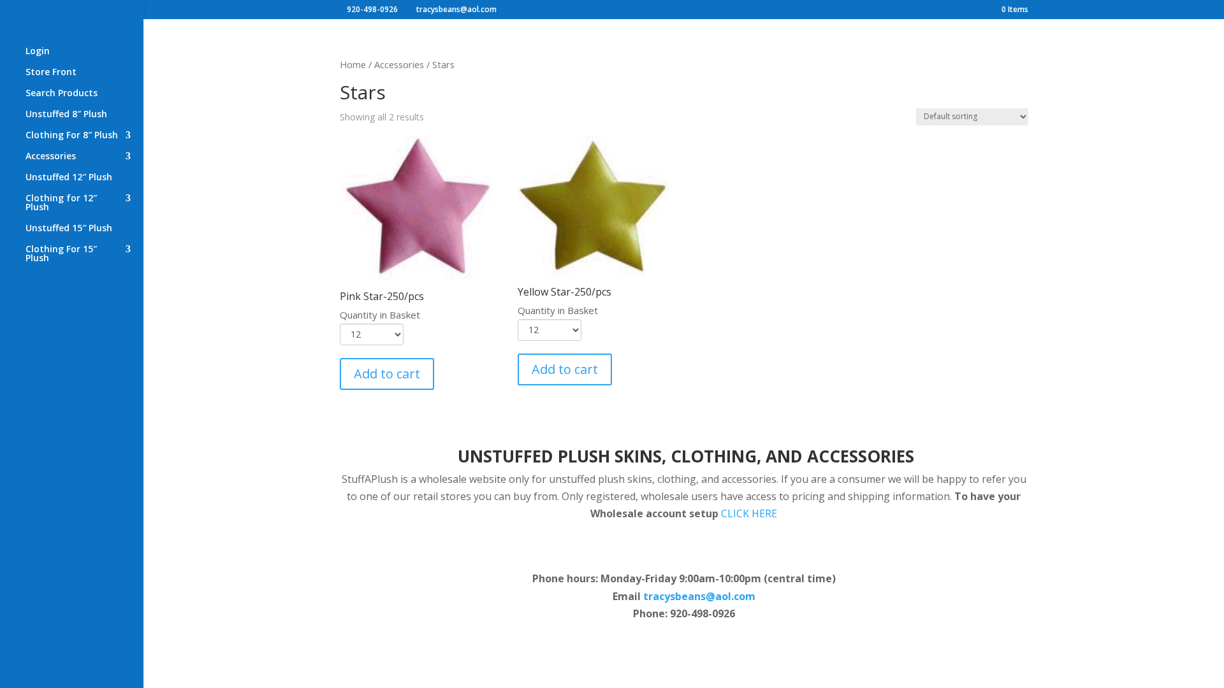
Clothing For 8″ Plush (72, 136)
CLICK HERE (749, 513)
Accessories (51, 157)
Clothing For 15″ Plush (61, 254)
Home (353, 64)
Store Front (51, 73)
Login (38, 52)
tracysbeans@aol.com (699, 596)
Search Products (62, 94)
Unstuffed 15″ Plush (69, 229)
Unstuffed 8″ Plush (66, 115)
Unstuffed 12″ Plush (69, 178)
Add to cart (387, 373)
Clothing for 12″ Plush (61, 203)
